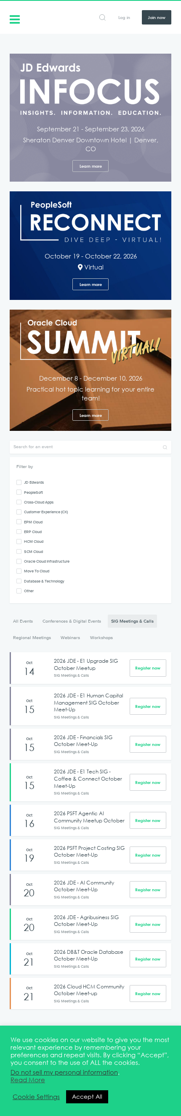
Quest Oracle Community (15, 19)
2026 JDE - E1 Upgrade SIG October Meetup (86, 664)
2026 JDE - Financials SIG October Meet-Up (83, 740)
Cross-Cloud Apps (38, 502)
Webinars (70, 637)
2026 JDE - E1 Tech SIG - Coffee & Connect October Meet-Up (88, 778)
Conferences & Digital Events (72, 620)
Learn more (91, 166)
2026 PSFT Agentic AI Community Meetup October (89, 816)
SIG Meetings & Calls (132, 620)
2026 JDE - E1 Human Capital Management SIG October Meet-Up (88, 702)
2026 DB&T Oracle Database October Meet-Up (88, 955)
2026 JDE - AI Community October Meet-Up (84, 886)
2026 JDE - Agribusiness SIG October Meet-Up (86, 920)
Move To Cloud (36, 571)
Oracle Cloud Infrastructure (46, 561)
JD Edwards (34, 482)
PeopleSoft (33, 492)
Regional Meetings (32, 637)
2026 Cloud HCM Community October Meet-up (89, 990)
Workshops (101, 637)
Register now (147, 668)
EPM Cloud (33, 522)
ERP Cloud (33, 531)
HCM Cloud (33, 541)
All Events (23, 620)
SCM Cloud (33, 551)
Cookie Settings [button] (36, 1097)
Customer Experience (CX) (46, 511)
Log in (124, 17)
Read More (28, 1080)
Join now (156, 17)
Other (29, 590)
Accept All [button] (87, 1096)
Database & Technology (44, 581)
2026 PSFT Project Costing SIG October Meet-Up (89, 851)
